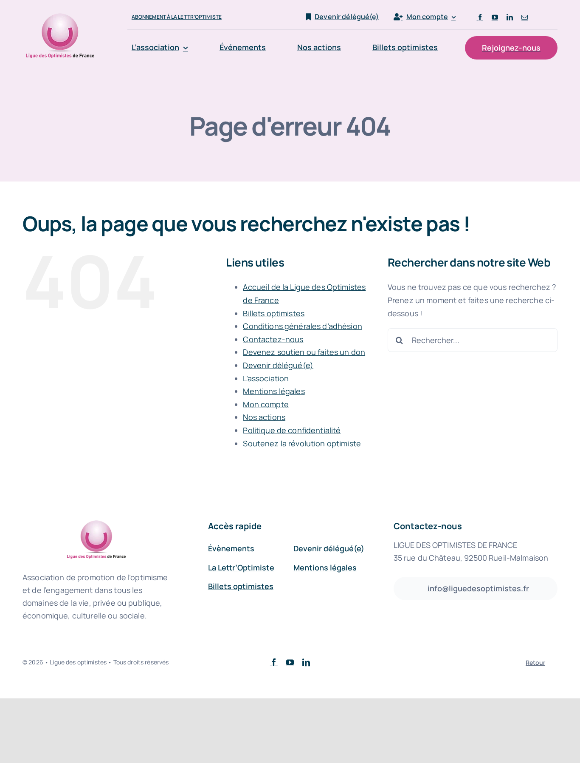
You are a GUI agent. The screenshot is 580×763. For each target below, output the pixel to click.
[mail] (524, 17)
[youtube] (495, 17)
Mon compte (265, 404)
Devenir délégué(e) (278, 365)
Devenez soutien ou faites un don (304, 352)
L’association (266, 378)
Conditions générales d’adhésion (302, 326)
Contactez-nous (273, 339)
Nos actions (264, 417)
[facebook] (480, 17)
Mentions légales (273, 391)
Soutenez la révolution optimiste (302, 443)
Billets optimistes (273, 313)
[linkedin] (510, 17)
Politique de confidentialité (292, 430)
